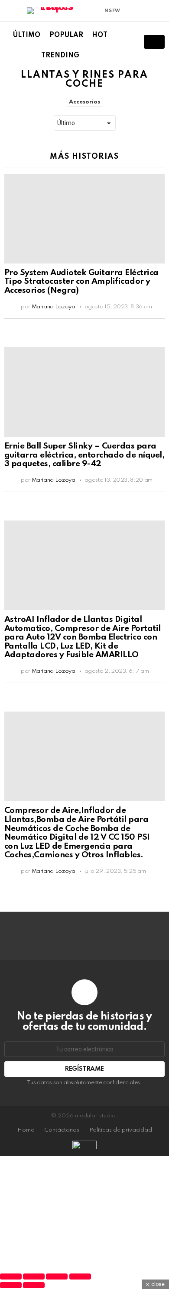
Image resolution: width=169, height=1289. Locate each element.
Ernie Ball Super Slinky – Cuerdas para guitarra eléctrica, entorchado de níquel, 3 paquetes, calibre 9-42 (84, 455)
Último (26, 35)
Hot (99, 35)
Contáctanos (61, 1130)
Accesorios (84, 102)
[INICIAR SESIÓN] (159, 10)
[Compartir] (57, 1276)
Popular (66, 35)
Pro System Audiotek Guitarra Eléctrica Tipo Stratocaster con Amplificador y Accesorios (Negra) (81, 282)
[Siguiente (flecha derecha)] (34, 1285)
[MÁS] (158, 326)
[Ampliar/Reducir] (11, 1276)
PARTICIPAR (154, 42)
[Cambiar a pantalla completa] (34, 1276)
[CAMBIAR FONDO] (130, 10)
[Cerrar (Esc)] (80, 1276)
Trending (60, 55)
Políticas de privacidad (120, 1130)
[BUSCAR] (125, 41)
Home (25, 1130)
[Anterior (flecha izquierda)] (11, 1285)
